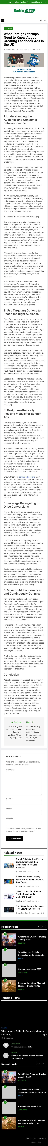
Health (20, 958)
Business (8, 28)
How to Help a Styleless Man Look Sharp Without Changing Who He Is (24, 2)
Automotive (22, 972)
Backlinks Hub (22, 913)
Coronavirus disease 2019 (29, 969)
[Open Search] (41, 20)
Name (9, 799)
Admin (19, 872)
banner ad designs (27, 477)
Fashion (21, 989)
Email (9, 809)
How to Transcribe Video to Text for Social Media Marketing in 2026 (28, 894)
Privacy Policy (36, 1142)
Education (22, 943)
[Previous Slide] (41, 2)
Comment (10, 770)
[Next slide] (45, 2)
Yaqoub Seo (10, 49)
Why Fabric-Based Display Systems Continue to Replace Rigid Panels (29, 879)
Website (9, 819)
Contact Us (42, 1139)
